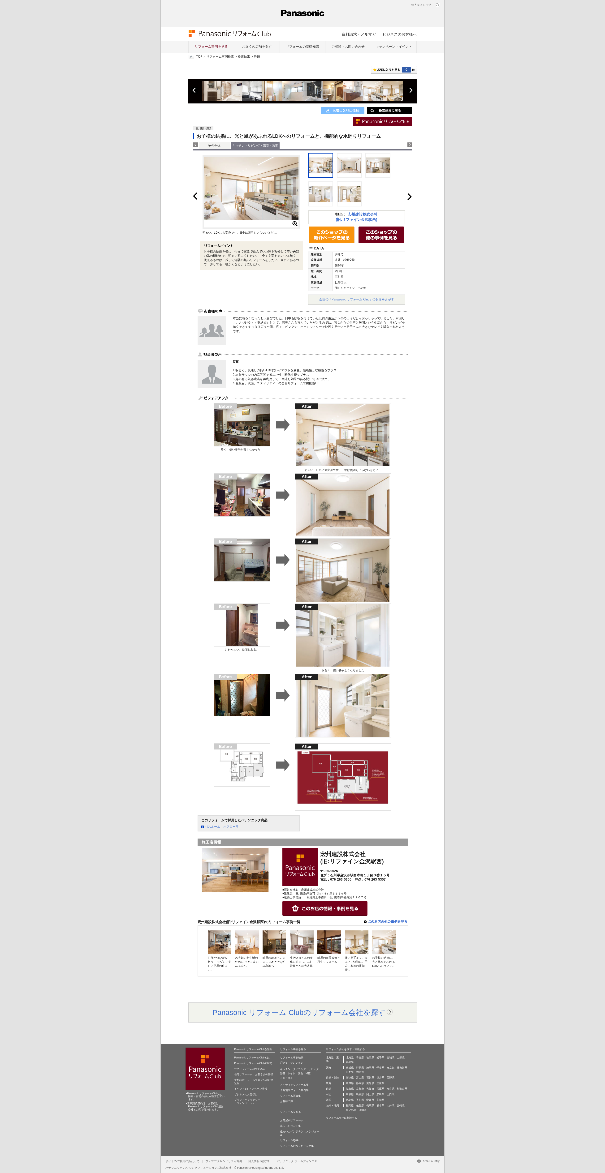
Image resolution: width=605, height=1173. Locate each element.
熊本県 (380, 1105)
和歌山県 (402, 1088)
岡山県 (370, 1094)
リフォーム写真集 (290, 1095)
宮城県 (390, 1057)
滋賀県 (350, 1088)
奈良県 (390, 1088)
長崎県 (370, 1105)
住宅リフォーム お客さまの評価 (253, 1074)
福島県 (350, 1062)
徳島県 (350, 1099)
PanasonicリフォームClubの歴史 (253, 1063)
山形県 (401, 1057)
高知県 (380, 1099)
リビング (313, 1069)
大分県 (390, 1105)
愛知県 (370, 1083)
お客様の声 (286, 1101)
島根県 (360, 1094)
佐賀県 (360, 1105)
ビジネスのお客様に (246, 1094)
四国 (328, 1099)
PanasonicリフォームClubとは (252, 1057)
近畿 (328, 1088)
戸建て (284, 1062)
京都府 (360, 1088)
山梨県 (350, 1071)
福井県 (380, 1077)
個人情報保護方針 (259, 1161)
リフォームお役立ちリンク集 (297, 1145)
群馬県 (360, 1067)
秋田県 (370, 1057)
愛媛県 (370, 1099)
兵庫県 (380, 1088)
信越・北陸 (332, 1077)
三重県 (380, 1083)
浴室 (282, 1073)
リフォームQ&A (289, 1140)
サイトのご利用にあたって (182, 1161)
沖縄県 (363, 1110)
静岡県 (360, 1083)
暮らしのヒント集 (290, 1125)
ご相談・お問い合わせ (348, 46)
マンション (296, 1062)
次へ (411, 90)
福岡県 (350, 1105)
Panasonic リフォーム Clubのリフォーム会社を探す (299, 1012)
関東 (328, 1067)
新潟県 (350, 1077)
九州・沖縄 (332, 1105)
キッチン (285, 1069)
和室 (308, 1073)
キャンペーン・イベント (394, 46)
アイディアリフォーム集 (294, 1084)
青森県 (360, 1057)
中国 (328, 1094)
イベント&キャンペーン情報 (250, 1088)
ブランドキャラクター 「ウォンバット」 (247, 1101)
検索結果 (244, 56)
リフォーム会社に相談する (341, 1117)
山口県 (390, 1094)
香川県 (360, 1099)
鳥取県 (350, 1094)
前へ (194, 90)
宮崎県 (401, 1105)
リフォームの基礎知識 (302, 46)
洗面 (300, 1073)
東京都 (390, 1067)
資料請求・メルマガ (359, 34)
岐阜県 (350, 1083)
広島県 (380, 1094)
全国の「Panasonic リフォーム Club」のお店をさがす (356, 299)
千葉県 (380, 1067)
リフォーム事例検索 (220, 56)
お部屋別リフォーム (291, 1120)
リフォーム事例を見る (211, 46)
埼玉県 (370, 1067)
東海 (328, 1083)
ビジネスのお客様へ (400, 34)
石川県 (370, 1077)
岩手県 (380, 1057)
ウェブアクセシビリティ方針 (223, 1161)
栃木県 (360, 1071)
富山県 (360, 1077)
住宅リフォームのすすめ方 (249, 1068)
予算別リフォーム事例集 (294, 1090)
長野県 (390, 1077)
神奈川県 (402, 1067)
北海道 (350, 1057)
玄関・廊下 (286, 1077)
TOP (199, 56)
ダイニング (299, 1069)
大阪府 (370, 1088)
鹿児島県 (351, 1110)
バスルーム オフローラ (222, 826)
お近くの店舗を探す (257, 46)
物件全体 (214, 145)
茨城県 (350, 1067)
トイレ (291, 1073)
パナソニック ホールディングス (297, 1161)
